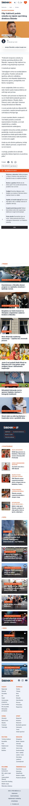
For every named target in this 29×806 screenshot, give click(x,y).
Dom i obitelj (19, 752)
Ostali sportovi (20, 731)
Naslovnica (4, 7)
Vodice (18, 689)
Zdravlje (18, 743)
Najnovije (4, 689)
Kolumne (5, 767)
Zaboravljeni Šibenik (5, 778)
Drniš (17, 696)
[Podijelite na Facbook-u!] (8, 162)
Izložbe (4, 748)
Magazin (19, 737)
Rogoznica (19, 707)
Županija (19, 687)
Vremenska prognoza (5, 701)
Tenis (17, 729)
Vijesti (4, 687)
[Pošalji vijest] (21, 3)
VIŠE (14, 227)
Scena (4, 716)
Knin (17, 693)
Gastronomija (20, 750)
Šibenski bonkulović (5, 770)
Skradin (18, 698)
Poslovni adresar (9, 437)
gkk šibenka (14, 166)
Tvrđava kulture (6, 739)
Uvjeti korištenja (14, 796)
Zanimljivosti (20, 761)
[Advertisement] (14, 247)
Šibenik (4, 691)
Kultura (4, 737)
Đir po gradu (5, 706)
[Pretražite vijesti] (19, 3)
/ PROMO (5, 264)
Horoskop (19, 757)
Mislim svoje (5, 784)
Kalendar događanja (18, 431)
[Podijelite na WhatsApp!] (15, 162)
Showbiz (4, 718)
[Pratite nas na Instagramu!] (23, 680)
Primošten (19, 705)
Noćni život (5, 720)
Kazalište (4, 741)
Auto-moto (19, 748)
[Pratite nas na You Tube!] (26, 680)
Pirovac (18, 702)
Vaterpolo (19, 727)
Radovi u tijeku (9, 434)
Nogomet (18, 718)
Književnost (5, 746)
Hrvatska (4, 693)
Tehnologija (19, 746)
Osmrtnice (7, 431)
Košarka (17, 7)
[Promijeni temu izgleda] (15, 2)
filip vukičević (5, 166)
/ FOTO (4, 517)
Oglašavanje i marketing (14, 798)
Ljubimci (18, 759)
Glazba (4, 723)
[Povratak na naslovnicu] (8, 2)
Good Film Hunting (7, 781)
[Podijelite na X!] (12, 162)
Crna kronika (5, 704)
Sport (11, 7)
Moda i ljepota (20, 741)
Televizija (4, 727)
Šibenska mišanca (7, 786)
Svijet (3, 698)
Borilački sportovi (21, 725)
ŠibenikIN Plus (21, 767)
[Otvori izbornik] (25, 2)
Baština (4, 750)
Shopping (19, 739)
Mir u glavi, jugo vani (6, 774)
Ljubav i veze (20, 755)
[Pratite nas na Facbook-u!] (19, 680)
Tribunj (18, 691)
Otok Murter (19, 700)
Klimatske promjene (4, 710)
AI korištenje (14, 801)
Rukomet (18, 723)
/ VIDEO (4, 628)
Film (3, 743)
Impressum (14, 793)
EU (2, 696)
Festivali (4, 725)
